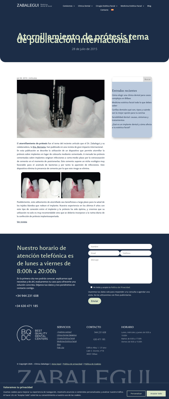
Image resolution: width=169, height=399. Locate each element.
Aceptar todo (156, 393)
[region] (84, 391)
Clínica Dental (84, 6)
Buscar (148, 79)
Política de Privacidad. (120, 287)
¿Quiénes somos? (64, 332)
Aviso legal (56, 364)
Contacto (104, 10)
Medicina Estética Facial (131, 6)
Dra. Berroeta (39, 147)
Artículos (33, 78)
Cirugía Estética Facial (105, 6)
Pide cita (60, 347)
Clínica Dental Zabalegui (67, 335)
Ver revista (22, 221)
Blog (149, 6)
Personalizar (136, 393)
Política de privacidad (72, 364)
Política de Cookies (92, 364)
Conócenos (67, 6)
